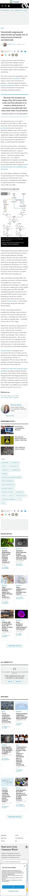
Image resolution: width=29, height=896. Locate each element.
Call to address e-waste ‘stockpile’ (20, 448)
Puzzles (25, 10)
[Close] (24, 866)
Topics (3, 841)
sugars (11, 495)
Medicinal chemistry (7, 488)
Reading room (18, 10)
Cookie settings (13, 891)
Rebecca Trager (6, 636)
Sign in (10, 681)
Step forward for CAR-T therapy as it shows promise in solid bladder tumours (21, 795)
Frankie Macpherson (20, 805)
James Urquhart (5, 567)
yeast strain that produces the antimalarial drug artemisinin (14, 167)
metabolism (19, 492)
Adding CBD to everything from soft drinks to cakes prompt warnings (7, 626)
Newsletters (6, 10)
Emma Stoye (11, 44)
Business (4, 745)
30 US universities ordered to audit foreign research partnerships (6, 718)
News (2, 28)
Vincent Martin (5, 351)
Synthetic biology (21, 495)
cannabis (4, 473)
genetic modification (8, 484)
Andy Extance (19, 634)
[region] (13, 880)
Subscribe (3, 835)
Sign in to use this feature (20, 47)
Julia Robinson (19, 564)
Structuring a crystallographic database (19, 428)
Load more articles (14, 646)
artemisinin (5, 462)
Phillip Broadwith (6, 759)
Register (18, 681)
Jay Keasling (4, 128)
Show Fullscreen (2, 193)
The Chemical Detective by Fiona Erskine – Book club (20, 438)
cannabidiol (16, 78)
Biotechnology (13, 466)
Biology (4, 466)
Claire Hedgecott (20, 598)
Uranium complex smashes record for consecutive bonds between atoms (6, 795)
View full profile (10, 415)
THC (20, 499)
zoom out (8, 193)
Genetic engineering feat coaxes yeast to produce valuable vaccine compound (6, 556)
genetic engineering (7, 481)
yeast (3, 503)
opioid (4, 495)
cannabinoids (16, 470)
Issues (16, 835)
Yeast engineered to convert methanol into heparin (21, 590)
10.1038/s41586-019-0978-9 (10, 397)
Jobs (12, 10)
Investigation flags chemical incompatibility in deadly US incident (7, 750)
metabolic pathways (7, 492)
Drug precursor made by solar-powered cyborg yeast (21, 625)
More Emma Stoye (7, 421)
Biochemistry (15, 462)
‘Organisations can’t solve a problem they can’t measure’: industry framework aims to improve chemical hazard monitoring (21, 756)
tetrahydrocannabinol (7, 85)
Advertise (3, 838)
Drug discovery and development (11, 477)
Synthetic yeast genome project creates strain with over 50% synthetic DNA (21, 555)
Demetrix (10, 301)
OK (13, 887)
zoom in (5, 193)
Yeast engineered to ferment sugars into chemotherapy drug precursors (7, 592)
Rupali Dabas (19, 724)
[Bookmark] (16, 55)
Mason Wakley (19, 770)
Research (4, 548)
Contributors (19, 838)
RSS (16, 841)
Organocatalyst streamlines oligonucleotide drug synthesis (21, 716)
